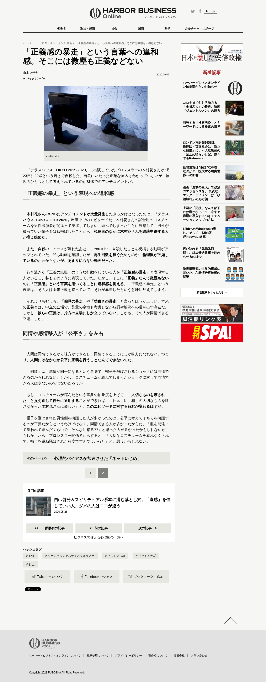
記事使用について (97, 655)
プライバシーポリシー (128, 655)
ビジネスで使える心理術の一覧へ (99, 537)
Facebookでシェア (99, 577)
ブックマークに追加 (145, 577)
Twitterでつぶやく (50, 577)
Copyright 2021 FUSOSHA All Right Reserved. (57, 672)
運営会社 (179, 655)
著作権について (157, 655)
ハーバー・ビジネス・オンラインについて (54, 655)
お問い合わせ (199, 655)
